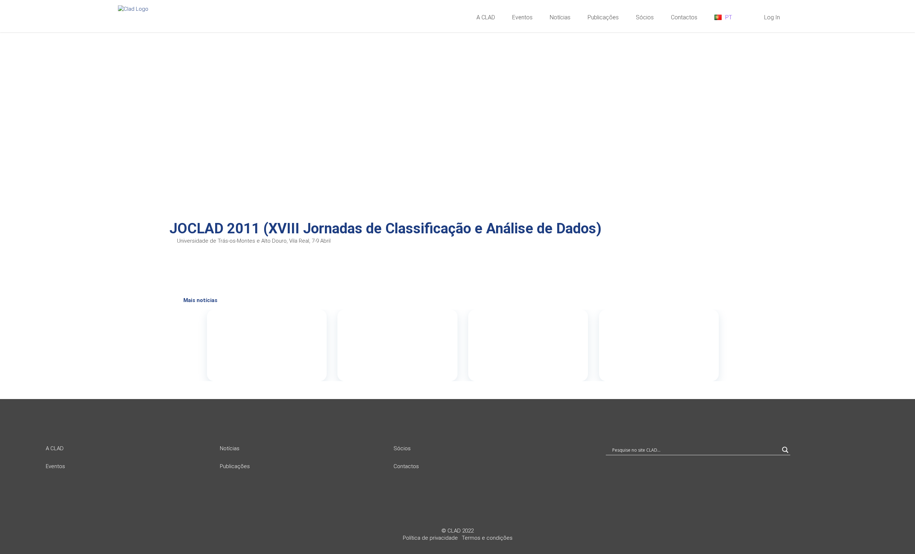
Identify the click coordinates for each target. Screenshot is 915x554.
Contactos (406, 466)
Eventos (55, 466)
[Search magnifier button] (785, 450)
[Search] (751, 17)
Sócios (402, 448)
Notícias (229, 448)
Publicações (235, 466)
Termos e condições (487, 538)
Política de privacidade (430, 538)
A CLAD (55, 448)
